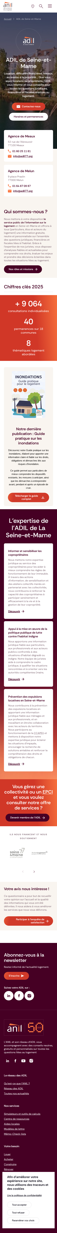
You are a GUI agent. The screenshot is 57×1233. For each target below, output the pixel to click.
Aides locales (12, 1124)
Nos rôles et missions (21, 269)
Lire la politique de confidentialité (24, 1195)
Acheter (8, 1159)
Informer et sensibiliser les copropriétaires (25, 553)
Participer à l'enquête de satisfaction (30, 921)
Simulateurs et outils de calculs (22, 1114)
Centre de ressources (16, 1119)
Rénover (8, 1169)
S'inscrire (14, 975)
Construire (10, 1164)
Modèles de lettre (14, 1129)
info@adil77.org (23, 156)
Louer (7, 1154)
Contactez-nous (31, 106)
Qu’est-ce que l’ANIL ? (17, 1083)
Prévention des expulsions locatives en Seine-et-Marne (26, 698)
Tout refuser (18, 1212)
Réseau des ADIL (13, 1088)
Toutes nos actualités (16, 1093)
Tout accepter (19, 1204)
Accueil (7, 19)
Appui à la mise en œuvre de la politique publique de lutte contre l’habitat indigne (27, 632)
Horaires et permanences (28, 116)
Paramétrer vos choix (23, 1220)
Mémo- (15, 1134)
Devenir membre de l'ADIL (25, 817)
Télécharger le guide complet (26, 497)
